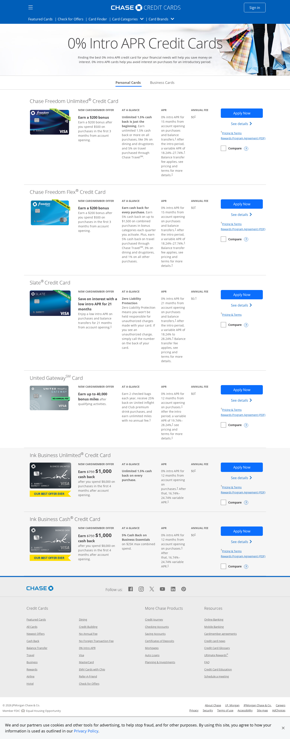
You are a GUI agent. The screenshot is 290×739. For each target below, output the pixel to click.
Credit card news (214, 641)
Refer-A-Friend (88, 676)
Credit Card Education (218, 669)
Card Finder (99, 19)
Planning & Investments (160, 662)
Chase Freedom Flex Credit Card (68, 191)
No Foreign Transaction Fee (96, 641)
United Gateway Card (56, 377)
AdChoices (278, 710)
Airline (30, 676)
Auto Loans (152, 655)
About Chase (213, 705)
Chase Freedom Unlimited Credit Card (74, 100)
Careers (280, 705)
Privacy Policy (86, 730)
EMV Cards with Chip (92, 669)
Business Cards (162, 82)
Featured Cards (41, 19)
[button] (283, 728)
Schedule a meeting (216, 676)
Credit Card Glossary (217, 648)
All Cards (32, 627)
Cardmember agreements (220, 634)
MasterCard (86, 662)
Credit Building (88, 627)
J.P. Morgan (232, 705)
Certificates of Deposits (159, 641)
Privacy (193, 710)
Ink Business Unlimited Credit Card (70, 455)
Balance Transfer (37, 648)
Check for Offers (72, 19)
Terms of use (225, 710)
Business (32, 662)
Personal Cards (128, 82)
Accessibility (245, 710)
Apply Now (248, 113)
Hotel (30, 684)
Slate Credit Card (50, 282)
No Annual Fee (88, 634)
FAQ (207, 662)
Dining (83, 619)
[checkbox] (231, 148)
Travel (30, 655)
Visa (81, 655)
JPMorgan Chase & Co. (258, 705)
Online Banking (213, 619)
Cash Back (33, 641)
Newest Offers (36, 634)
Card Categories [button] (129, 19)
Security (208, 710)
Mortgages (152, 648)
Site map (262, 710)
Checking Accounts (157, 627)
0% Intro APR (87, 648)
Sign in (257, 7)
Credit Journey (154, 619)
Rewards (32, 669)
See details (242, 123)
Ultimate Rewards (216, 655)
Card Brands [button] (163, 19)
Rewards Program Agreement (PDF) (243, 138)
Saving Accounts (155, 634)
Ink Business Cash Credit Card (65, 518)
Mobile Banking (214, 627)
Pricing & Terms (232, 133)
